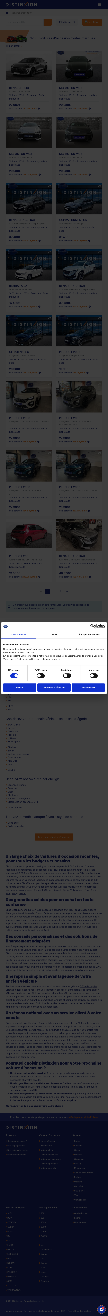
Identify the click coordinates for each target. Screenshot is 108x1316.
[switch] (41, 675)
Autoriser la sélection (54, 687)
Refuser (20, 687)
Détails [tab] (54, 634)
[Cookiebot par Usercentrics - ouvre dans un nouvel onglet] (92, 626)
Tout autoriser (88, 687)
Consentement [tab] (19, 634)
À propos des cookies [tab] (89, 634)
